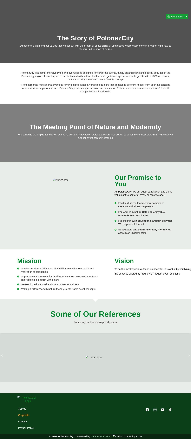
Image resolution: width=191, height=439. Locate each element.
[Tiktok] (170, 409)
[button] (1, 355)
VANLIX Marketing (101, 436)
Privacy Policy (26, 428)
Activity (22, 408)
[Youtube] (162, 409)
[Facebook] (147, 409)
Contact (22, 421)
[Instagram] (154, 409)
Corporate (23, 415)
